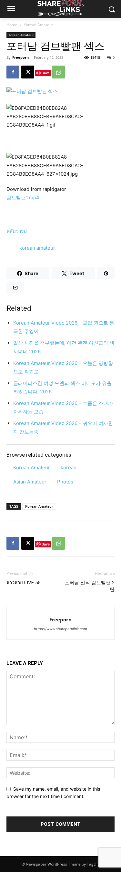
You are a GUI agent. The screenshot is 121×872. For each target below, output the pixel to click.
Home (11, 24)
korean (68, 467)
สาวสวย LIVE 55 (23, 583)
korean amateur (37, 248)
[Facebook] (12, 72)
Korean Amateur (38, 24)
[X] (27, 72)
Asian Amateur (29, 482)
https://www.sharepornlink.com (60, 629)
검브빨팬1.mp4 (22, 197)
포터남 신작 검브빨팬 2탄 (90, 586)
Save (46, 72)
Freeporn (20, 57)
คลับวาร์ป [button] (16, 231)
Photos (65, 482)
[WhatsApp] (58, 72)
